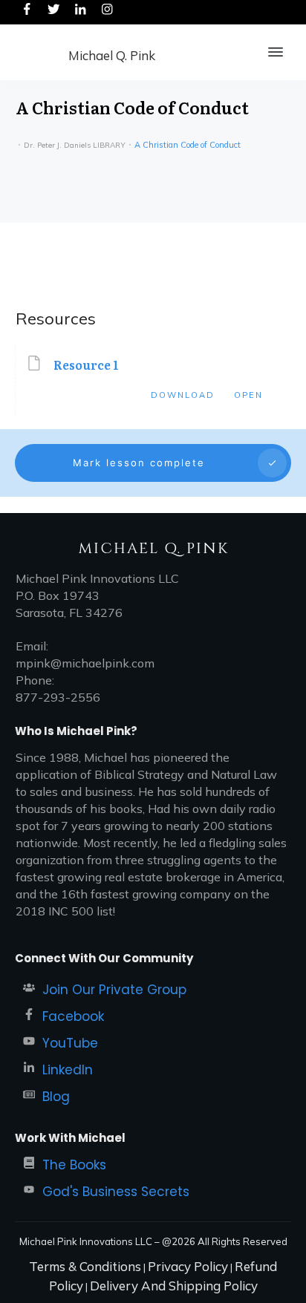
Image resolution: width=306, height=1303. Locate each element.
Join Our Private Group (114, 990)
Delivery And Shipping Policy (174, 1285)
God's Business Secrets (115, 1192)
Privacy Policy (188, 1266)
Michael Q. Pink (111, 55)
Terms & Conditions (85, 1266)
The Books (74, 1165)
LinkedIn (67, 1070)
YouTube (70, 1043)
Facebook (73, 1016)
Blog (56, 1097)
